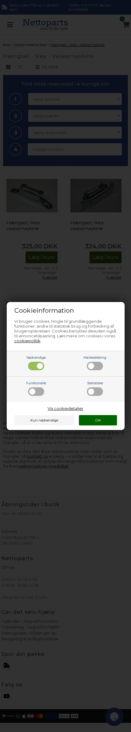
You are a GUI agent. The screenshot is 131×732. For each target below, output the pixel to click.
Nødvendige (36, 358)
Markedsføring (94, 358)
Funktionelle (36, 383)
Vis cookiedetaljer (65, 408)
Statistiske (95, 383)
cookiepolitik (27, 340)
